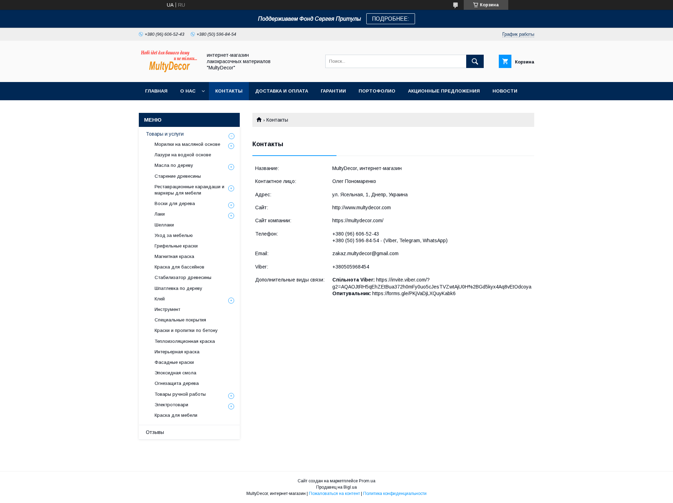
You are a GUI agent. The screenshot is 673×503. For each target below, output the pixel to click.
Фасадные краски (174, 362)
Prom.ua (367, 480)
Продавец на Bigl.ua (336, 487)
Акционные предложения (444, 91)
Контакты (229, 91)
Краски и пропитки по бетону (186, 330)
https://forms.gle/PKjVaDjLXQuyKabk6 (414, 293)
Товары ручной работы (180, 394)
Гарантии (333, 91)
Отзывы (155, 432)
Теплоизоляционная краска (185, 341)
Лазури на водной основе (183, 154)
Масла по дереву (174, 165)
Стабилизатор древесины (183, 277)
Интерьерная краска (177, 351)
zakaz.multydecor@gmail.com (365, 253)
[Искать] (475, 61)
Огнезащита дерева (177, 383)
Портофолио (377, 91)
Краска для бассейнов (179, 267)
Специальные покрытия (180, 319)
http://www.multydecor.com (361, 207)
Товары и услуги (165, 134)
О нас (188, 91)
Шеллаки (164, 224)
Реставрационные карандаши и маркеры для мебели (189, 190)
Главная (156, 91)
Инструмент (167, 309)
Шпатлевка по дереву (178, 288)
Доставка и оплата (281, 91)
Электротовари (171, 404)
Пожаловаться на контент (334, 493)
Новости (504, 91)
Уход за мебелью (174, 235)
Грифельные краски (176, 246)
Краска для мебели (176, 415)
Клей (160, 298)
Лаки (160, 214)
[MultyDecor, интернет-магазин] (168, 73)
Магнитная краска (174, 256)
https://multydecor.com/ (357, 220)
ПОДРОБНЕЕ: (390, 19)
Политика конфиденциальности (395, 493)
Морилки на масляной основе (187, 144)
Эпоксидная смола (175, 372)
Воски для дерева (175, 203)
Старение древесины (178, 176)
